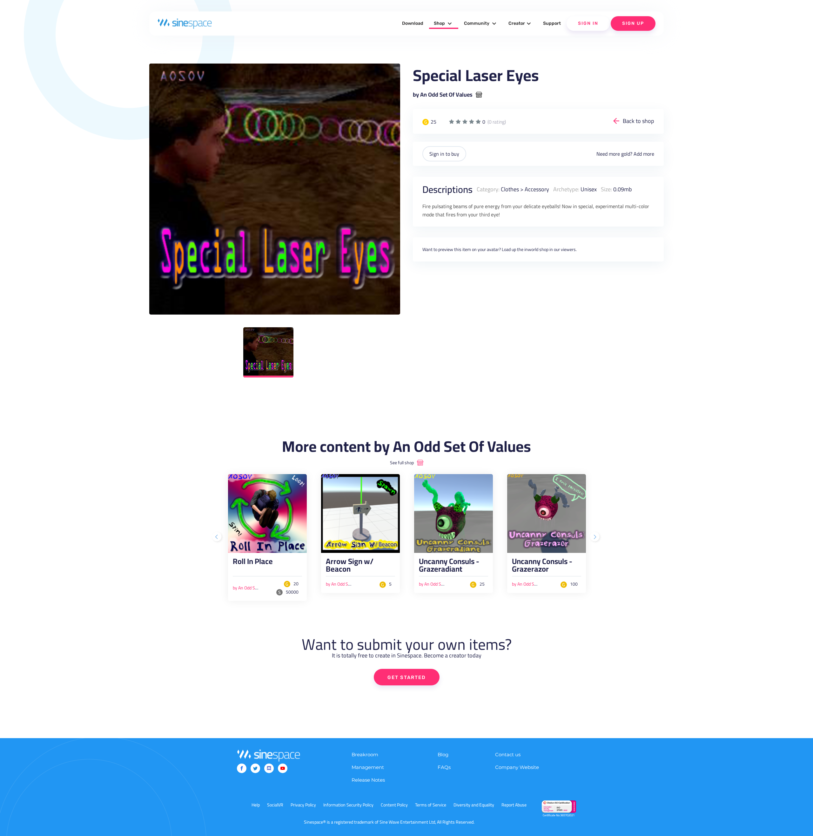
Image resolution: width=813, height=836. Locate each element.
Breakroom (365, 754)
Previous (217, 537)
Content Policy (394, 805)
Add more (644, 154)
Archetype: (566, 189)
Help (256, 805)
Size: (606, 189)
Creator (520, 23)
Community (481, 23)
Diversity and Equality (474, 805)
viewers (568, 249)
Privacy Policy (303, 805)
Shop (444, 23)
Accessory (537, 189)
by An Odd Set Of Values (443, 95)
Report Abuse (514, 805)
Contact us (508, 754)
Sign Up (633, 23)
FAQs (444, 767)
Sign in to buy (444, 154)
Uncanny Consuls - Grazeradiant (449, 567)
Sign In (588, 23)
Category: (488, 189)
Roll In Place (253, 563)
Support (552, 23)
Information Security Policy (348, 805)
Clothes (510, 189)
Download (412, 23)
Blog (443, 754)
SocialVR (275, 805)
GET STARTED (406, 677)
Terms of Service (430, 805)
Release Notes (368, 780)
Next (595, 537)
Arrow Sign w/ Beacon (349, 567)
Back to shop (638, 121)
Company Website (517, 767)
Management (368, 767)
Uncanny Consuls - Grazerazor (542, 567)
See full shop (402, 463)
